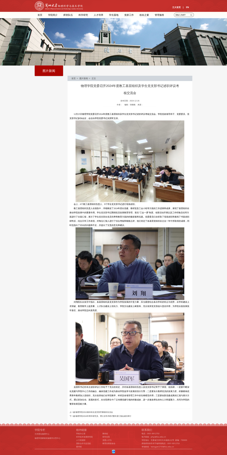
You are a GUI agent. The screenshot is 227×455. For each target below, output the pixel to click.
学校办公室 (80, 433)
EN (187, 7)
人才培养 (98, 14)
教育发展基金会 (108, 443)
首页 (40, 14)
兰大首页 (176, 7)
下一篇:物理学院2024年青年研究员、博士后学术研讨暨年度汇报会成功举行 (100, 416)
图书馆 (79, 446)
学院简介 (53, 14)
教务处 (105, 433)
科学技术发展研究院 (84, 437)
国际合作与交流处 (83, 443)
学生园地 (113, 14)
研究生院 (106, 437)
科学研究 (83, 14)
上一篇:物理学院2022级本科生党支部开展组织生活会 (91, 412)
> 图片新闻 (82, 78)
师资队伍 (68, 14)
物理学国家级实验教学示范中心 (47, 438)
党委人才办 (107, 440)
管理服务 (159, 14)
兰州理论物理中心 (42, 434)
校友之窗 (144, 14)
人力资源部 (80, 440)
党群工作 (129, 14)
